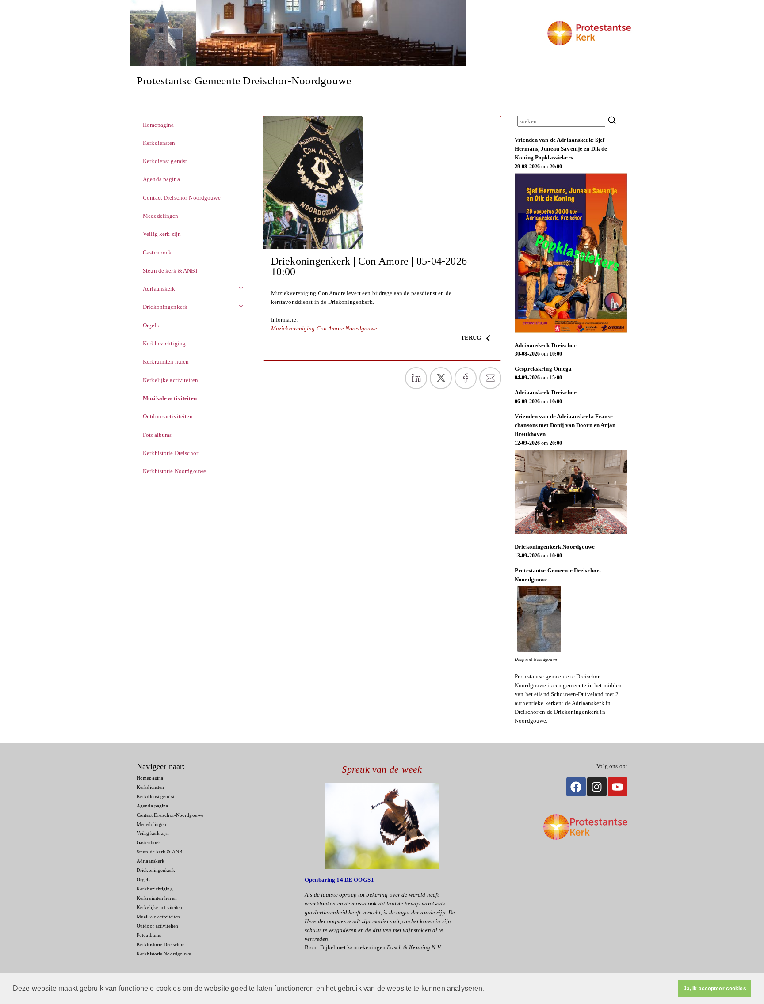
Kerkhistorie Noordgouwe (174, 471)
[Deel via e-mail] (490, 378)
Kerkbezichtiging (164, 343)
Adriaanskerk (159, 288)
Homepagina (158, 124)
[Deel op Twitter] (441, 378)
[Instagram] (597, 786)
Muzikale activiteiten (170, 398)
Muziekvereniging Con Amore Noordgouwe (324, 328)
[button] (487, 989)
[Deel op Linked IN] (416, 378)
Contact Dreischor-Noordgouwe (182, 197)
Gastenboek (157, 252)
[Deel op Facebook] (466, 378)
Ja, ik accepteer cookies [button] (715, 988)
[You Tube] (617, 786)
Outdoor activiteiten (168, 416)
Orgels (151, 325)
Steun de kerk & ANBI (170, 270)
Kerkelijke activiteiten (170, 380)
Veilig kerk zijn (162, 234)
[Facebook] (576, 786)
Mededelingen (161, 215)
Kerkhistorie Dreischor (170, 453)
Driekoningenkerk (165, 306)
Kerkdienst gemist (165, 161)
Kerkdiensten (159, 143)
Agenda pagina (161, 179)
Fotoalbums (157, 435)
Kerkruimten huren (166, 361)
